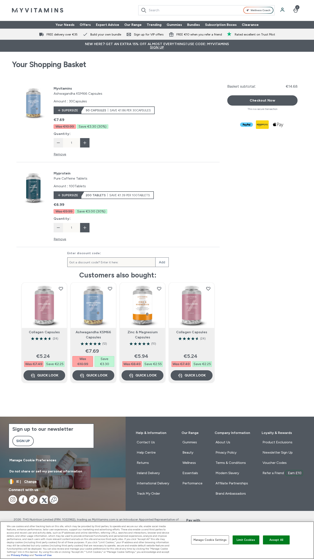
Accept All (276, 539)
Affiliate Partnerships (232, 483)
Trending (154, 25)
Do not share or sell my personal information (45, 471)
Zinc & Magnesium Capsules (143, 334)
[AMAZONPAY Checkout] (262, 124)
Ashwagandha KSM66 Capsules (93, 334)
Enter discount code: (84, 253)
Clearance (250, 25)
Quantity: (62, 134)
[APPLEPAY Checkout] (278, 124)
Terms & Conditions (231, 463)
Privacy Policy (226, 452)
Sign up (23, 441)
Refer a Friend (282, 473)
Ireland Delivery (148, 473)
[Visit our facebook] (23, 499)
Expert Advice (107, 25)
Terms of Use (43, 555)
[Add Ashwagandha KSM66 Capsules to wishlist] (110, 288)
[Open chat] (54, 499)
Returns (143, 463)
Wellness (189, 463)
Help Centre (146, 452)
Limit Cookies (246, 539)
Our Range (133, 25)
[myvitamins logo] (37, 10)
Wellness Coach (260, 10)
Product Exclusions (277, 442)
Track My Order (148, 493)
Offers (85, 25)
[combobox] (206, 10)
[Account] (282, 10)
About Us (223, 442)
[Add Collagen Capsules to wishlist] (61, 288)
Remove (60, 154)
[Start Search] (144, 10)
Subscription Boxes (221, 25)
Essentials (190, 473)
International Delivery (153, 483)
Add (162, 262)
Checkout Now (262, 100)
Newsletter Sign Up (278, 452)
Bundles (193, 25)
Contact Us (146, 442)
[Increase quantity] (85, 142)
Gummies (174, 25)
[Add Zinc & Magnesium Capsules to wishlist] (159, 288)
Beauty (187, 452)
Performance (192, 483)
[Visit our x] (43, 499)
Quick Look (47, 375)
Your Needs (65, 25)
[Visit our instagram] (13, 499)
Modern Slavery (227, 473)
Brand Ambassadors (231, 493)
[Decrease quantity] (58, 142)
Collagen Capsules (44, 332)
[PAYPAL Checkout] (246, 124)
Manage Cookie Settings (210, 539)
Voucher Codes (275, 463)
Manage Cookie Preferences (32, 460)
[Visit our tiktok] (33, 499)
